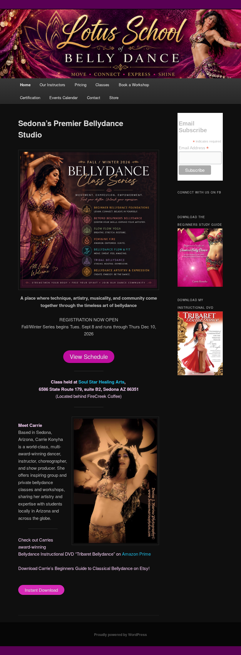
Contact (93, 97)
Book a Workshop (134, 84)
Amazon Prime (137, 554)
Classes (102, 84)
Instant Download (41, 590)
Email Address (194, 148)
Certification (30, 97)
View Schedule (89, 356)
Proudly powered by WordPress (120, 634)
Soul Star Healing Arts (101, 382)
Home (25, 84)
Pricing (80, 84)
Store (113, 97)
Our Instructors (52, 84)
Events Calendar (63, 97)
